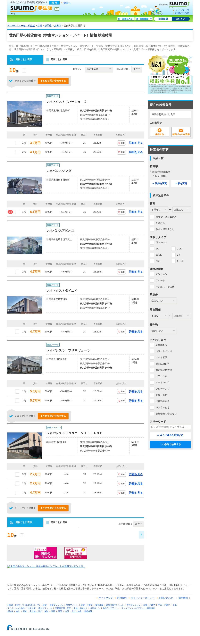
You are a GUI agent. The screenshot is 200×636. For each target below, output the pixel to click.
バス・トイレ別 (164, 351)
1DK (179, 248)
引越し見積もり (80, 608)
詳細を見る (136, 142)
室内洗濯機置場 (164, 370)
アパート (160, 280)
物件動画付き (163, 401)
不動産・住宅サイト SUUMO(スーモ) (23, 605)
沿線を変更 (161, 183)
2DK (158, 261)
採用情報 (183, 598)
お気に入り (126, 19)
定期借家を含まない (166, 413)
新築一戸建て (149, 605)
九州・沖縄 (76, 611)
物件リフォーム (45, 608)
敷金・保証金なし (165, 229)
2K (178, 255)
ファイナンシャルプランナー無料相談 (138, 608)
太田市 (57, 25)
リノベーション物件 (16, 608)
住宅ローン (95, 608)
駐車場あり (161, 345)
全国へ (67, 2)
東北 (18, 611)
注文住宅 (32, 608)
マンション (161, 274)
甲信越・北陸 (35, 611)
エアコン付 (161, 376)
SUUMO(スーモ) (176, 4)
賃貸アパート (72, 605)
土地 (175, 605)
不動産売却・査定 (63, 608)
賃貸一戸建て (87, 605)
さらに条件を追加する (171, 435)
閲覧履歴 (144, 19)
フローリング (163, 388)
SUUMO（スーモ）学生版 (31, 9)
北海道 (10, 611)
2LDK (180, 261)
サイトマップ (182, 10)
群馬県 (48, 25)
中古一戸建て (164, 605)
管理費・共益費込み (166, 216)
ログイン (181, 19)
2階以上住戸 (162, 363)
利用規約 (122, 598)
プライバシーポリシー (142, 598)
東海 (46, 611)
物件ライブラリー (111, 608)
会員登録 (163, 19)
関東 (25, 611)
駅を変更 (182, 183)
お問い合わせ (182, 13)
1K (157, 248)
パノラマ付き (163, 407)
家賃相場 (99, 605)
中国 (67, 611)
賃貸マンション (56, 605)
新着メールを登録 (181, 132)
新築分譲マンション (115, 605)
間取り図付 (161, 395)
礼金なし (160, 223)
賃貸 (39, 25)
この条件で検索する (170, 444)
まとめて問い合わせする (53, 80)
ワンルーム (161, 242)
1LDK (159, 255)
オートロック (163, 382)
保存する (159, 132)
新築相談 (88, 611)
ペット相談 (161, 357)
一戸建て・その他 (165, 286)
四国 (60, 611)
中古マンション (133, 605)
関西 (53, 611)
